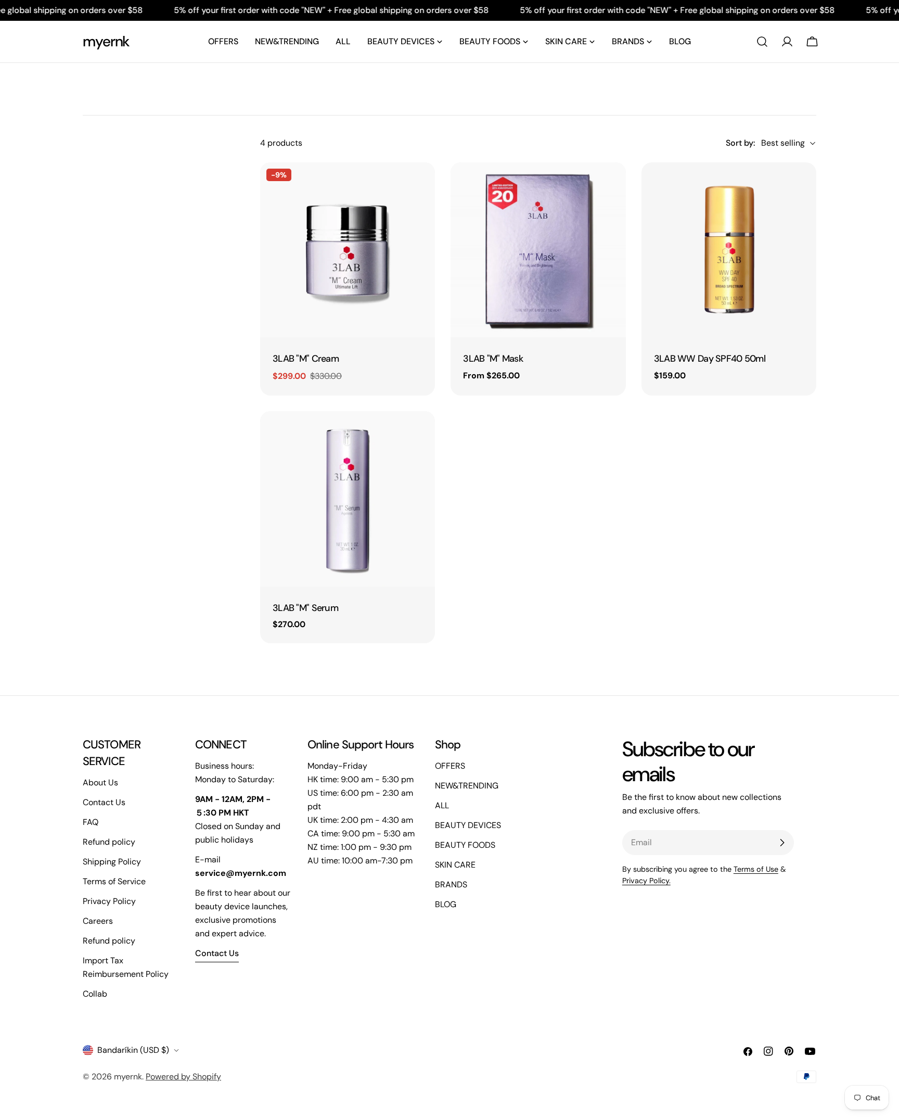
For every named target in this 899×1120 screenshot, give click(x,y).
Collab (95, 993)
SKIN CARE (455, 864)
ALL (442, 805)
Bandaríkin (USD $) (133, 1050)
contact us (217, 953)
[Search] (762, 41)
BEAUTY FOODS (465, 844)
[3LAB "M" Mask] (538, 249)
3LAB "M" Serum (305, 608)
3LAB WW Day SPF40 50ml (709, 358)
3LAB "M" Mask (493, 358)
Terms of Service (114, 881)
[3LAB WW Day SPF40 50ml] (728, 249)
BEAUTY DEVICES (468, 825)
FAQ (90, 822)
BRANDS (451, 884)
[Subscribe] (782, 843)
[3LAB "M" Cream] (347, 249)
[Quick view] (419, 185)
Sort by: (740, 142)
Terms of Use (756, 869)
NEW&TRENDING (466, 785)
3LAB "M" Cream (306, 358)
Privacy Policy (109, 901)
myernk (106, 41)
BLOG (445, 904)
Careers (98, 920)
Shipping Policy (112, 861)
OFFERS (450, 765)
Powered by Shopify (183, 1076)
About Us (100, 782)
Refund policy (109, 841)
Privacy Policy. (646, 880)
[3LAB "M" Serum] (347, 498)
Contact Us (104, 802)
